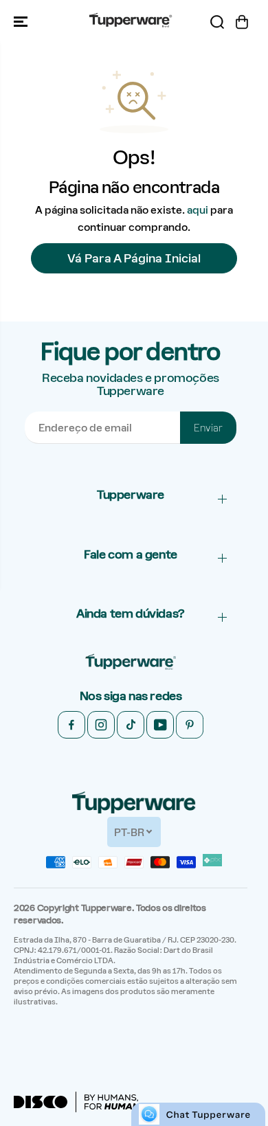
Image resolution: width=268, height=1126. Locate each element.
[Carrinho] (242, 22)
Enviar (208, 428)
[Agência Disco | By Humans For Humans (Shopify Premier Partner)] (80, 1102)
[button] (22, 21)
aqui (197, 210)
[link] (130, 662)
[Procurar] (217, 22)
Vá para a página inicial (134, 258)
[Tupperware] (130, 21)
